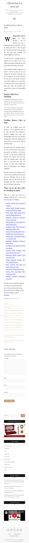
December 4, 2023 (14, 31)
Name (5, 377)
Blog (10, 534)
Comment (6, 358)
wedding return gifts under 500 (13, 322)
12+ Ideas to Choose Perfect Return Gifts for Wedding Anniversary (14, 336)
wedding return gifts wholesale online (13, 328)
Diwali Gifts (6, 448)
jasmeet (6, 31)
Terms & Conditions (14, 535)
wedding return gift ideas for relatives (12, 316)
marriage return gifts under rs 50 (13, 313)
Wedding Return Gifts (15, 298)
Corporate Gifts (7, 445)
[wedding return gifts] (14, 431)
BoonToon (6, 295)
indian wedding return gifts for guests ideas (13, 307)
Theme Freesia (9, 541)
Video (5, 470)
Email (5, 385)
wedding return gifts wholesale (13, 325)
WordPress (20, 541)
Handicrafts (6, 454)
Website (6, 392)
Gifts (11, 303)
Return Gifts (7, 464)
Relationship (7, 459)
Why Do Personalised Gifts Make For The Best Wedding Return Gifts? (14, 340)
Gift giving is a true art (14, 4)
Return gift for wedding (9, 462)
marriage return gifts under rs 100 (14, 310)
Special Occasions (8, 467)
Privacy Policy (17, 534)
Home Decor (7, 456)
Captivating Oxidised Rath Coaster (15, 269)
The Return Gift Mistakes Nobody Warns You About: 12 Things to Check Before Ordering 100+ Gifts (14, 481)
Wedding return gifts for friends (14, 319)
